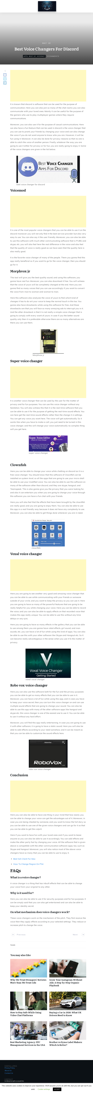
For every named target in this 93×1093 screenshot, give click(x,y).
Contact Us (9, 1073)
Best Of (32, 56)
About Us (8, 1071)
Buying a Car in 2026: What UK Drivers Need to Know (67, 1005)
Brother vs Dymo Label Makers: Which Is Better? (67, 1035)
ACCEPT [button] (57, 1089)
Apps (26, 56)
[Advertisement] (48, 86)
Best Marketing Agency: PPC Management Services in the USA (28, 1035)
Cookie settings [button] (44, 1089)
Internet (41, 56)
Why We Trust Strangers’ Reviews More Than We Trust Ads (28, 974)
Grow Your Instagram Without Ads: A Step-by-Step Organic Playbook (67, 974)
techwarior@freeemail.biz (14, 1081)
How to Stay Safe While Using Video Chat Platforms (28, 1005)
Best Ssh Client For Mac (24, 859)
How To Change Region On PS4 (28, 864)
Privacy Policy (10, 1068)
